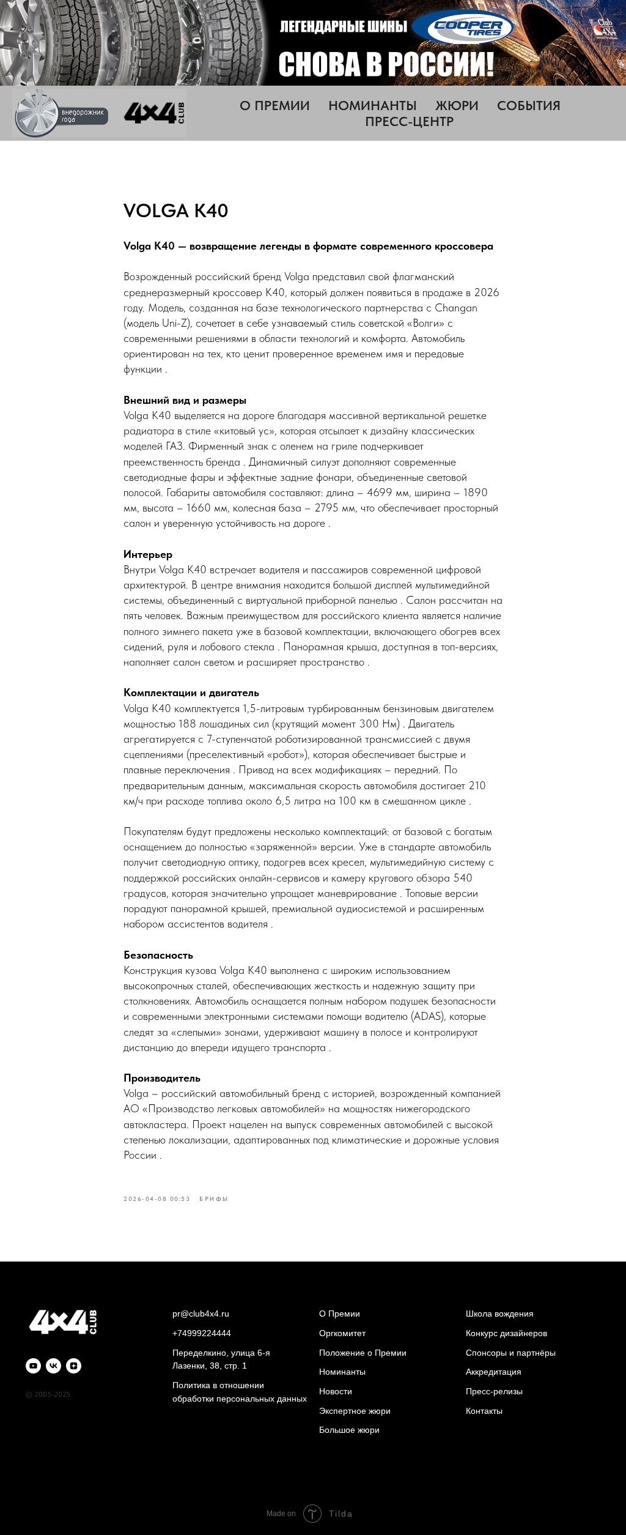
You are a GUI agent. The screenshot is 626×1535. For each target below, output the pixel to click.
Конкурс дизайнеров (506, 1333)
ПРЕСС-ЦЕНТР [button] (409, 121)
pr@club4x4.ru (200, 1313)
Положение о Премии (363, 1353)
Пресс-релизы (494, 1391)
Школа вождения (500, 1313)
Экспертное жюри (355, 1411)
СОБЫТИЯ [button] (529, 105)
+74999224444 (201, 1333)
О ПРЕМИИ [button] (275, 105)
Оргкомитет (342, 1333)
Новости (335, 1391)
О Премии (339, 1313)
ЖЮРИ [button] (457, 105)
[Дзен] (73, 1365)
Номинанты (342, 1372)
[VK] (53, 1365)
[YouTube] (33, 1365)
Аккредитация (493, 1372)
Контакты (484, 1411)
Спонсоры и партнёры (511, 1353)
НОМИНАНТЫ (372, 105)
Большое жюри (349, 1430)
